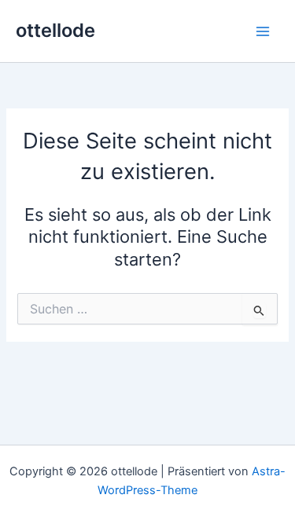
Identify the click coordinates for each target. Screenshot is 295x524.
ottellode (55, 30)
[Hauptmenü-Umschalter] (262, 31)
